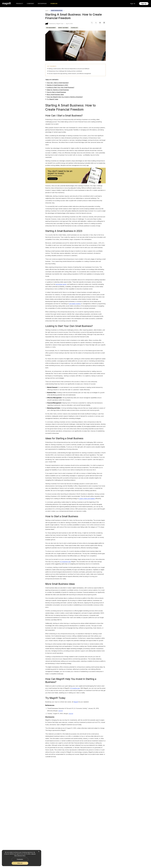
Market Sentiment (63, 27)
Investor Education (56, 10)
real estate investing (75, 303)
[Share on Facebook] (100, 22)
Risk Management (51, 27)
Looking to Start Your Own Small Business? (60, 87)
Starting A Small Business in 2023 (57, 85)
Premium (53, 3)
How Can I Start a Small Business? (58, 82)
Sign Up (143, 3)
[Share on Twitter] (96, 22)
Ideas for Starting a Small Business (58, 90)
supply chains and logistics (87, 498)
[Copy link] (91, 22)
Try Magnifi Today (52, 99)
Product (19, 3)
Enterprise (42, 3)
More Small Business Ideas (55, 94)
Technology (74, 27)
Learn (46, 10)
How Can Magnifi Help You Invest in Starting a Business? (65, 97)
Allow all (19, 863)
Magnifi (76, 702)
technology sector (61, 284)
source (61, 710)
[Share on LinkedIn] (104, 22)
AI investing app (75, 688)
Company (30, 3)
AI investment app (65, 561)
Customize (20, 859)
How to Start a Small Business (56, 92)
